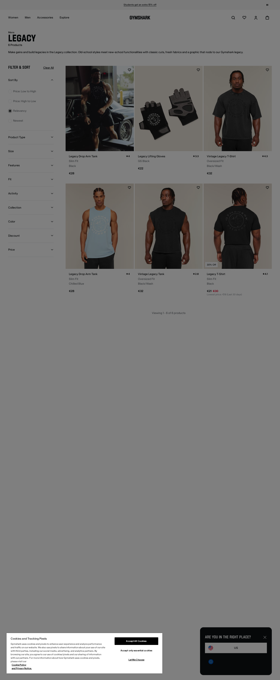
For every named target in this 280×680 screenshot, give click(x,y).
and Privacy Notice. (22, 668)
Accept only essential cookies (136, 650)
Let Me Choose (136, 659)
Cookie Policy (19, 664)
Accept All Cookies (136, 641)
